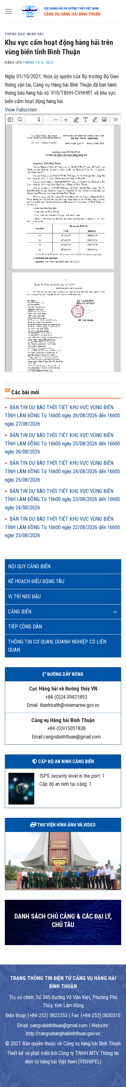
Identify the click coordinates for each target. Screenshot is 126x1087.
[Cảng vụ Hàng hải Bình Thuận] (66, 11)
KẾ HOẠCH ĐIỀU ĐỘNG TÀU (36, 581)
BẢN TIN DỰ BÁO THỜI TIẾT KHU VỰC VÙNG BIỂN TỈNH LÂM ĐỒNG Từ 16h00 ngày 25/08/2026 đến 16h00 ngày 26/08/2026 (62, 443)
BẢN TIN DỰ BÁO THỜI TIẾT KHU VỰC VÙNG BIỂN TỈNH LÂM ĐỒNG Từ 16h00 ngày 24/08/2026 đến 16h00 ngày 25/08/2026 (62, 471)
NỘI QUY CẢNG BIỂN (29, 566)
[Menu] (9, 11)
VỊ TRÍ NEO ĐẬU (24, 596)
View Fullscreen (21, 110)
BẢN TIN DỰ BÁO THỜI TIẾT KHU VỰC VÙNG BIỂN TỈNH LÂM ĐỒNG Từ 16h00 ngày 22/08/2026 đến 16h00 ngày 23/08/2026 (62, 527)
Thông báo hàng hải (24, 34)
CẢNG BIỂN (19, 612)
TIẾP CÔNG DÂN (25, 626)
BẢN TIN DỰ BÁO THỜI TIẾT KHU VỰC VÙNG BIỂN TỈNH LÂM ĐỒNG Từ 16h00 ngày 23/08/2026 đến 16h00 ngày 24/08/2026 (62, 499)
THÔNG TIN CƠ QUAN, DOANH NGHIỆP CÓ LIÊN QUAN (57, 646)
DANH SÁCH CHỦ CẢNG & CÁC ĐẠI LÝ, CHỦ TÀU (63, 921)
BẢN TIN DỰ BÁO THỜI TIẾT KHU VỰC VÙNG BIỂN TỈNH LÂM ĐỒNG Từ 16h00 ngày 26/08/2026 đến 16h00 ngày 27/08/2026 (62, 415)
